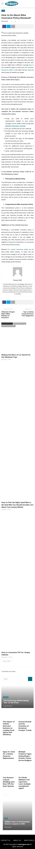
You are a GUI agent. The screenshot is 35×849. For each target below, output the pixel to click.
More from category (8, 326)
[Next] (7, 795)
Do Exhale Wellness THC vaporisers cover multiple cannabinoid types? (24, 782)
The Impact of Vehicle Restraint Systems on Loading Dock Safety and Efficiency (9, 728)
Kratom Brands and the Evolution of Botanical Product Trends (24, 726)
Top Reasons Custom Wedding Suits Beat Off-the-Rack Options (9, 781)
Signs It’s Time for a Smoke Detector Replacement (9, 755)
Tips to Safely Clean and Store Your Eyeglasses (28, 314)
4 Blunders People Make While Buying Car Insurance (8, 315)
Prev (4, 661)
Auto (3, 10)
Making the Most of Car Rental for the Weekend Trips (16, 356)
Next (8, 661)
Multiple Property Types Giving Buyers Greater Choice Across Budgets (25, 756)
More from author (19, 323)
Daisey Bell (4, 21)
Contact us (5, 840)
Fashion (6, 697)
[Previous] (4, 795)
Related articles (7, 323)
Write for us (29, 840)
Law (6, 818)
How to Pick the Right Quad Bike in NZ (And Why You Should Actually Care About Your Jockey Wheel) (17, 504)
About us (17, 840)
